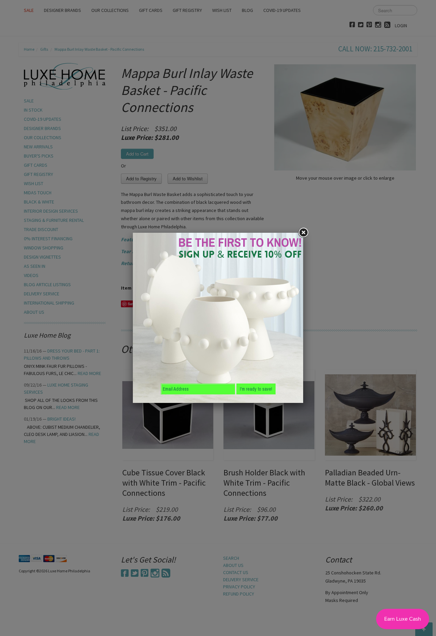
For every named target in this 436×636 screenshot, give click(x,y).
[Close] (303, 233)
